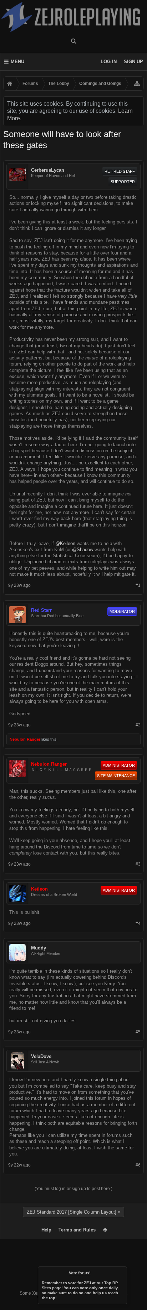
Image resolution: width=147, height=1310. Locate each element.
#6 (138, 1165)
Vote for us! (80, 1273)
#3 (138, 864)
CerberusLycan (47, 170)
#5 (138, 1031)
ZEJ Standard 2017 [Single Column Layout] (71, 1212)
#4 (138, 923)
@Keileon (65, 543)
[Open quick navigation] (137, 83)
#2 (138, 724)
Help (46, 1230)
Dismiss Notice (122, 1271)
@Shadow (82, 549)
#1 (138, 585)
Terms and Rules (77, 1230)
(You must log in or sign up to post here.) (73, 1188)
